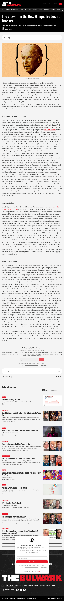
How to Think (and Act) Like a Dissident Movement (20, 430)
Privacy (48, 598)
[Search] (62, 10)
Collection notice (58, 598)
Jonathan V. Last (7, 404)
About (58, 9)
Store (44, 4)
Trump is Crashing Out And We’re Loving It (17, 444)
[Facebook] (21, 590)
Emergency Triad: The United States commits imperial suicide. (16, 402)
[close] (47, 538)
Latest (48, 390)
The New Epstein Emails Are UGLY (14, 516)
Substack (34, 598)
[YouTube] (24, 590)
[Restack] (8, 37)
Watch (8, 9)
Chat (26, 9)
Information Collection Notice (31, 567)
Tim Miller (7, 28)
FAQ (49, 4)
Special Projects (33, 9)
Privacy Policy (44, 567)
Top (44, 390)
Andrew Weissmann (8, 539)
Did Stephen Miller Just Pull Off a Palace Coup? (18, 458)
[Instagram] (17, 590)
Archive (53, 9)
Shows (21, 9)
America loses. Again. (7, 477)
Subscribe (32, 562)
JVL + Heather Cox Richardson (12, 503)
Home (3, 9)
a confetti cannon (50, 130)
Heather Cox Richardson (17, 507)
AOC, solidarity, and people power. (10, 433)
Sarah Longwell (7, 450)
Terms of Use (40, 565)
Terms (52, 598)
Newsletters (14, 9)
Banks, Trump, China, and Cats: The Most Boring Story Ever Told (21, 474)
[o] (53, 416)
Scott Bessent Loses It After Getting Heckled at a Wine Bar (21, 414)
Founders (46, 9)
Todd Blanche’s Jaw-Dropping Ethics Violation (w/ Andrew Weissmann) (20, 532)
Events (40, 9)
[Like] (5, 37)
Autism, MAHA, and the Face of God (14, 487)
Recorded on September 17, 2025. (10, 505)
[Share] (59, 37)
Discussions (54, 390)
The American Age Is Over (11, 399)
